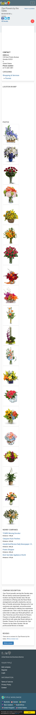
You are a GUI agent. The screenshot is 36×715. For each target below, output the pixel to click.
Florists (8, 78)
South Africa (20, 705)
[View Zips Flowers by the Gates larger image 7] (11, 255)
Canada (15, 702)
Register (4, 670)
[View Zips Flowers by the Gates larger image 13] (11, 376)
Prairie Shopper (8, 550)
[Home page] (5, 2)
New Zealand (8, 705)
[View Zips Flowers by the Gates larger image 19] (11, 497)
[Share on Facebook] (2, 18)
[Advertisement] (17, 39)
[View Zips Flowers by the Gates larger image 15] (11, 416)
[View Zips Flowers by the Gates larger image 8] (11, 275)
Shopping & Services (11, 75)
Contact (4, 688)
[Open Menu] (32, 3)
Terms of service (7, 682)
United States (22, 708)
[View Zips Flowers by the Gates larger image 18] (11, 476)
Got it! (29, 712)
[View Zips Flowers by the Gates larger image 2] (11, 154)
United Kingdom (8, 708)
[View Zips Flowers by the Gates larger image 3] (11, 174)
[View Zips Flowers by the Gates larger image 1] (11, 134)
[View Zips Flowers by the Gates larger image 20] (11, 517)
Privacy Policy (6, 685)
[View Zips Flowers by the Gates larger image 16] (11, 436)
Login (3, 673)
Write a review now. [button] (12, 639)
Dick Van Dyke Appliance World (14, 555)
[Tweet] (5, 18)
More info (17, 713)
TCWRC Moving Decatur (11, 533)
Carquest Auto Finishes (11, 539)
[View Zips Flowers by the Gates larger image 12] (11, 356)
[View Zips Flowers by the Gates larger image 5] (11, 215)
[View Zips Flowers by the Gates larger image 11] (11, 335)
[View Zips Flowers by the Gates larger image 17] (11, 456)
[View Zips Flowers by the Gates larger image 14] (11, 396)
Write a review (8, 643)
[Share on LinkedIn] (8, 18)
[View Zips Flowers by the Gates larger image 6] (11, 235)
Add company (6, 667)
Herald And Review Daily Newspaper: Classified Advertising (18, 544)
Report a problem (30, 8)
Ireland (23, 702)
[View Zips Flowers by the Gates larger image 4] (11, 194)
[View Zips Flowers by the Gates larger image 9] (11, 295)
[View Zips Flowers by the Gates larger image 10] (11, 315)
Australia (6, 702)
